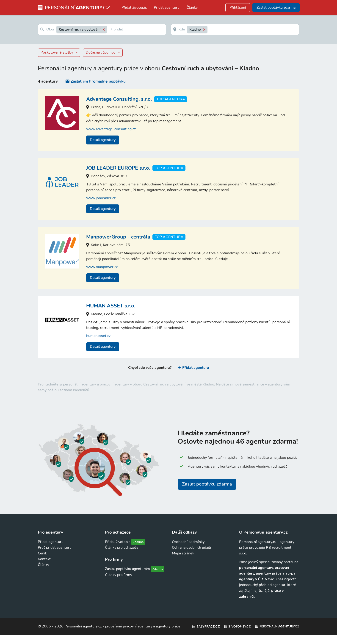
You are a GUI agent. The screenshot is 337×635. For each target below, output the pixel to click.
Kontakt (44, 559)
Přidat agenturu (167, 7)
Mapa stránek (183, 553)
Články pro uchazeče (121, 547)
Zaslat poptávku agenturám (127, 568)
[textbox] (111, 30)
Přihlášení (237, 7)
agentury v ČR (251, 579)
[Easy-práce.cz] (206, 626)
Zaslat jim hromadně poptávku (98, 81)
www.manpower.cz (102, 266)
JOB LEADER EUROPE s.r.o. (118, 168)
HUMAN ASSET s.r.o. (110, 305)
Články (192, 7)
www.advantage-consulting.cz (111, 129)
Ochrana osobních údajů (191, 547)
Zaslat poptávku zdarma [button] (276, 7)
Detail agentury (103, 139)
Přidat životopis (134, 7)
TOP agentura (170, 99)
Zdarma (138, 542)
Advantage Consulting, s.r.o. (119, 99)
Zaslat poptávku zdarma (207, 484)
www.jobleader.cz (101, 198)
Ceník (42, 553)
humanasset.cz (98, 335)
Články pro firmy (118, 574)
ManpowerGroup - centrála (118, 236)
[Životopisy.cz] (237, 626)
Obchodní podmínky (188, 541)
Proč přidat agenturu (55, 547)
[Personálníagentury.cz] (277, 626)
